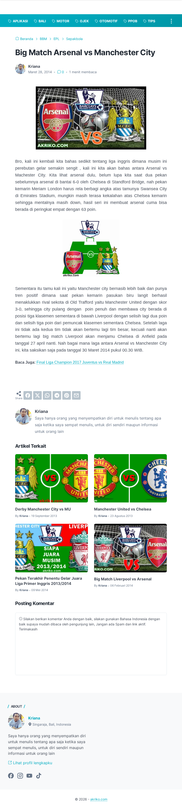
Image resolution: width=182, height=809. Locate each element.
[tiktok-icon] (38, 776)
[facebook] (27, 395)
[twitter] (37, 395)
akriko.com (98, 799)
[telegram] (57, 395)
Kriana (34, 718)
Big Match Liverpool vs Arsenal (122, 579)
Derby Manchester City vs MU (43, 509)
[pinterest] (66, 395)
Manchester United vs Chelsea (122, 509)
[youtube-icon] (29, 776)
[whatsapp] (47, 395)
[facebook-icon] (11, 776)
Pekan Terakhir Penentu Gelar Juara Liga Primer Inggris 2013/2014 (48, 581)
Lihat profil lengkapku (32, 762)
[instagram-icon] (20, 776)
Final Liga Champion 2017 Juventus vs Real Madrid (80, 362)
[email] (76, 395)
